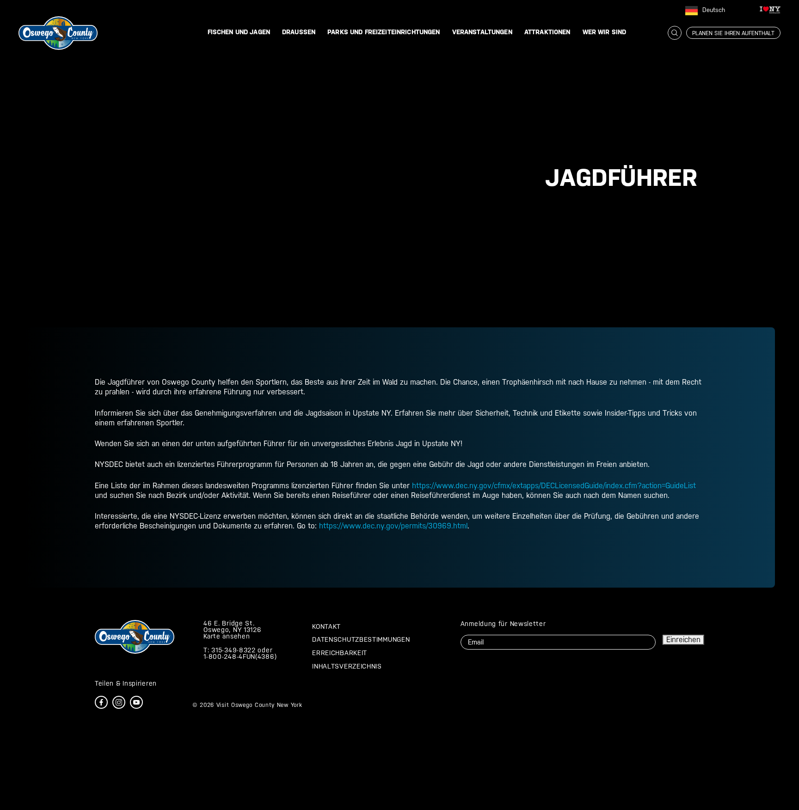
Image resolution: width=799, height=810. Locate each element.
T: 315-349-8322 (229, 650)
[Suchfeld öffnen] (675, 33)
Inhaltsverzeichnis (347, 666)
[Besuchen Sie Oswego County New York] (58, 32)
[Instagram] (118, 702)
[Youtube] (136, 702)
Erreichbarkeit (339, 653)
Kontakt (326, 626)
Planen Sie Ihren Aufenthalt (733, 33)
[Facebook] (101, 702)
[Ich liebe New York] (770, 11)
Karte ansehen (226, 636)
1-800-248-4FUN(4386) (240, 656)
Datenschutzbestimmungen (361, 639)
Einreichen (683, 639)
